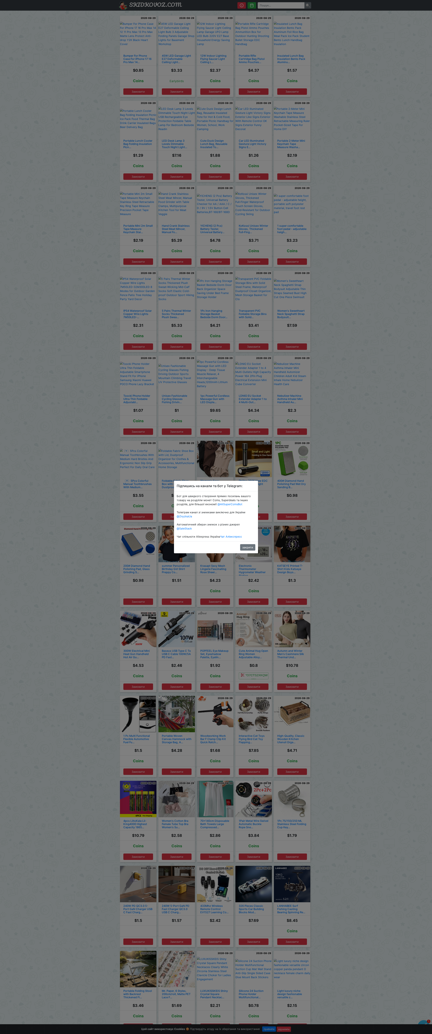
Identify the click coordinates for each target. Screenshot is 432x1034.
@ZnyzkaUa (184, 516)
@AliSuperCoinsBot (230, 504)
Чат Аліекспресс (231, 536)
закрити (247, 547)
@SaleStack (184, 528)
